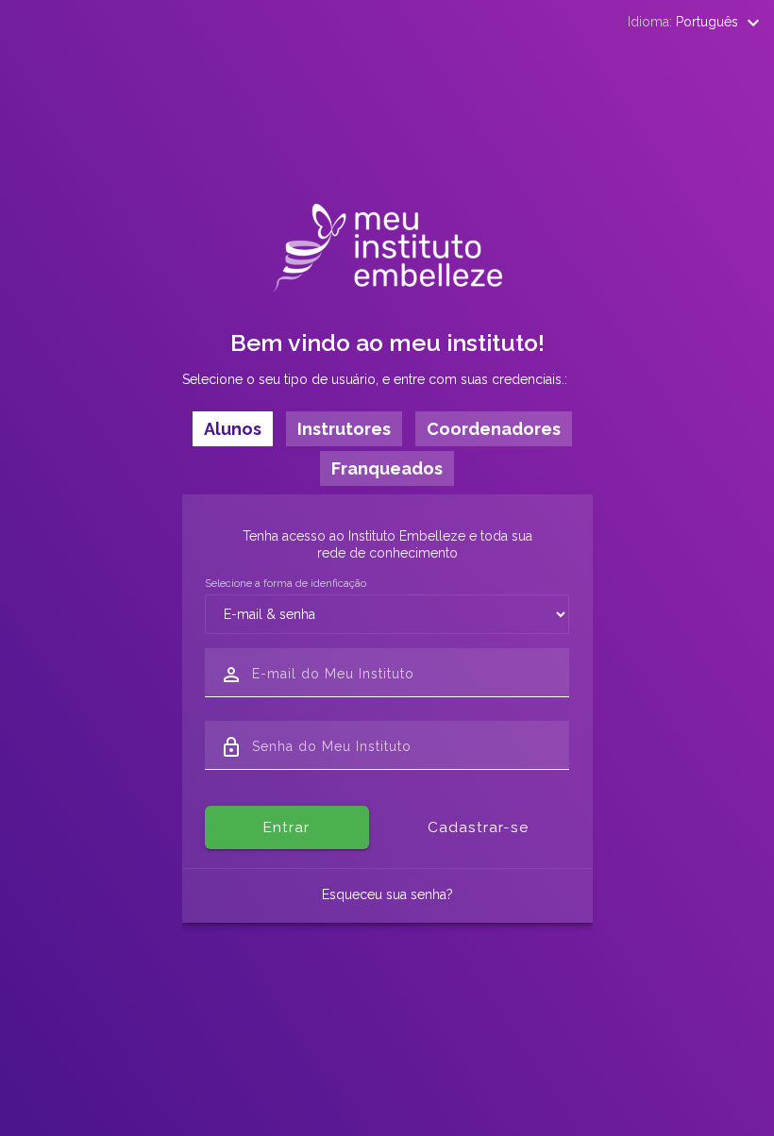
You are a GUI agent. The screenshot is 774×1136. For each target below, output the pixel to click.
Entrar (286, 827)
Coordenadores (494, 429)
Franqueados (387, 468)
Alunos (232, 429)
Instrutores (344, 429)
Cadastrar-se (478, 827)
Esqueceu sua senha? (387, 894)
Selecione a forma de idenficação (285, 583)
